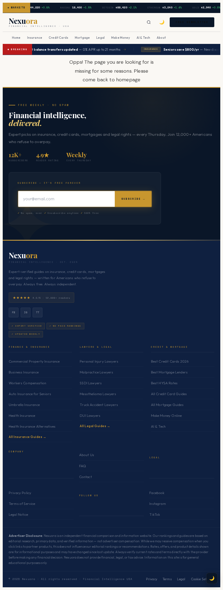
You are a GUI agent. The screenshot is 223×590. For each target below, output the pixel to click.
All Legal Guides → (95, 426)
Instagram (157, 503)
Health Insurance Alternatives (32, 426)
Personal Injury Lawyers (99, 361)
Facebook (156, 493)
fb (14, 312)
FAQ (82, 466)
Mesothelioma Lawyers (98, 394)
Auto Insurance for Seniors (30, 394)
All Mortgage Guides (167, 404)
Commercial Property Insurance (34, 361)
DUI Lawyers (90, 415)
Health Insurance (22, 415)
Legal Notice (18, 514)
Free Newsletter (192, 22)
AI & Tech (143, 38)
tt (37, 312)
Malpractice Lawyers (96, 372)
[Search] (149, 22)
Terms (167, 579)
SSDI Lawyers (91, 383)
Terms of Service (22, 503)
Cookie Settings (202, 579)
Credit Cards (58, 38)
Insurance (34, 38)
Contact (85, 477)
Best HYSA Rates (164, 383)
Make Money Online (166, 415)
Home (16, 38)
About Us (86, 455)
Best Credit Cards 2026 (170, 361)
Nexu (23, 255)
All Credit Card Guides (169, 394)
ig (25, 312)
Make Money (120, 38)
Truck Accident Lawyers (99, 404)
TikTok (154, 514)
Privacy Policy (20, 493)
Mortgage (82, 38)
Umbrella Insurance (24, 404)
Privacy (151, 579)
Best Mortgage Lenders (169, 372)
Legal (100, 38)
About (161, 38)
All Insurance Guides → (27, 437)
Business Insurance (24, 372)
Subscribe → (133, 199)
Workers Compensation (27, 383)
